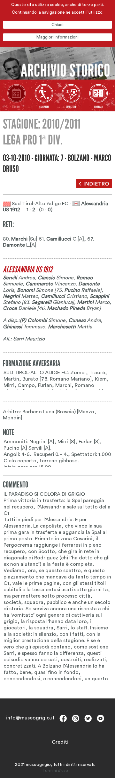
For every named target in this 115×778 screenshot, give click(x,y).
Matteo (20, 296)
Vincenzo (50, 283)
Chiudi (57, 25)
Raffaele (82, 290)
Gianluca (52, 302)
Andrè (84, 320)
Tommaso (24, 326)
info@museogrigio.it (30, 717)
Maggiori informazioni (57, 37)
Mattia (70, 326)
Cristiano (64, 296)
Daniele (19, 308)
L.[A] (19, 245)
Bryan (73, 308)
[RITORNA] (94, 183)
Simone (55, 277)
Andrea (19, 277)
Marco (93, 302)
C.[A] (65, 239)
